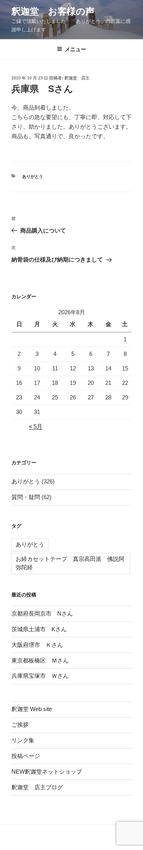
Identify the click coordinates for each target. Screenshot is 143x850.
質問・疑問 (25, 497)
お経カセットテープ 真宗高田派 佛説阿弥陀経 (70, 563)
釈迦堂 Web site (31, 709)
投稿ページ (25, 756)
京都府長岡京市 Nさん (42, 613)
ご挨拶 (20, 724)
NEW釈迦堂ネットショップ (46, 771)
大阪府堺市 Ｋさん (37, 645)
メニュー (75, 49)
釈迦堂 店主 (77, 78)
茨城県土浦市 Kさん (39, 629)
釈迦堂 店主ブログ (37, 787)
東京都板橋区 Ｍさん (40, 660)
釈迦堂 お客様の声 (53, 11)
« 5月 (35, 426)
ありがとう (32, 176)
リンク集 (22, 740)
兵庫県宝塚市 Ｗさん (40, 675)
